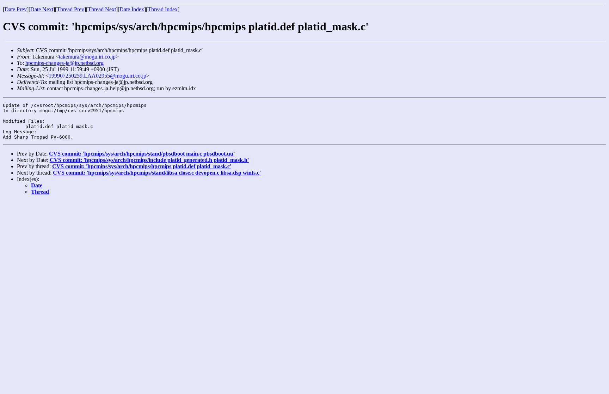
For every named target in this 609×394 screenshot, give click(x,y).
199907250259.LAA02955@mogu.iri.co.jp (97, 76)
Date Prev (16, 9)
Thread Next (102, 9)
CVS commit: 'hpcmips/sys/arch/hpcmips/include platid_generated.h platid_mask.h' (149, 160)
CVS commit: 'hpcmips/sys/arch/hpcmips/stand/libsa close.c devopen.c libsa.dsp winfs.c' (157, 173)
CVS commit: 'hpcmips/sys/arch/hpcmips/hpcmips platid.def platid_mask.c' (141, 166)
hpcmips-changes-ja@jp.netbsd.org (64, 63)
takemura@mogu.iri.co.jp (87, 57)
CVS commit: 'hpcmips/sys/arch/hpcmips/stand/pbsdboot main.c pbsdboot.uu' (142, 154)
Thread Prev (70, 9)
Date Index (131, 9)
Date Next (41, 9)
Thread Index (163, 9)
